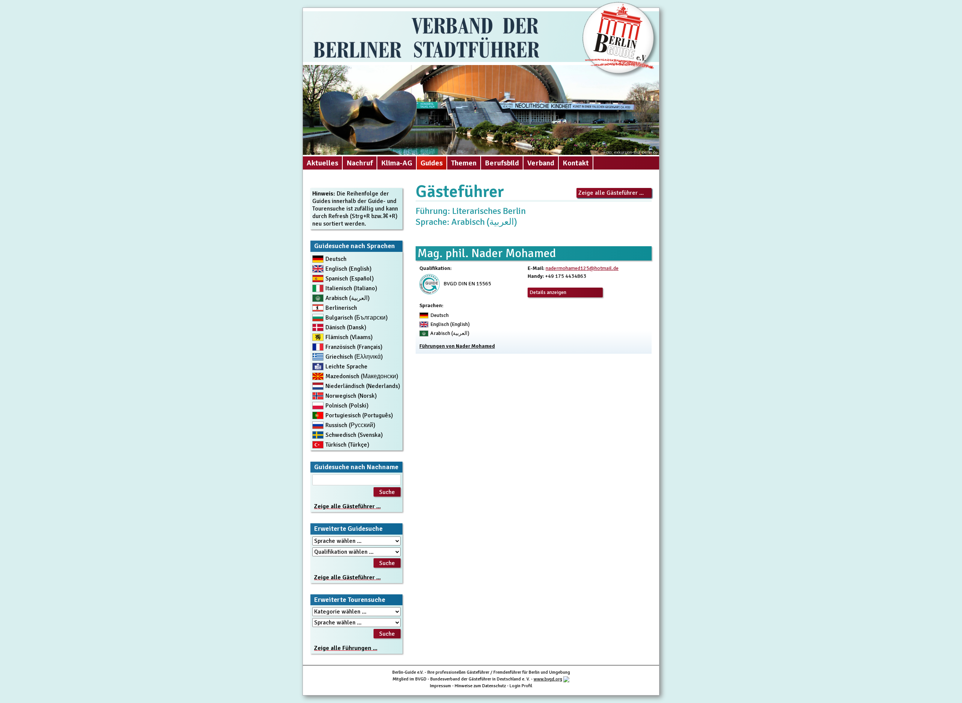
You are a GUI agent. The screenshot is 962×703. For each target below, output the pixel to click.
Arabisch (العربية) (347, 298)
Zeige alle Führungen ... (345, 648)
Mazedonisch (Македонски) (361, 376)
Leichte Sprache (346, 366)
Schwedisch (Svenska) (354, 435)
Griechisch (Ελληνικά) (354, 357)
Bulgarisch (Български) (356, 317)
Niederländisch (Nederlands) (362, 386)
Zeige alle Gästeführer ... (611, 193)
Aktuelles (322, 163)
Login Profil (521, 686)
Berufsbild (502, 163)
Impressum (440, 686)
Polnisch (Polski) (347, 405)
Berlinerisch (341, 308)
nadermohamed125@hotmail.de (582, 268)
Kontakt (576, 163)
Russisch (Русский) (350, 425)
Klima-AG (396, 163)
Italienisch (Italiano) (351, 288)
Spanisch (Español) (349, 278)
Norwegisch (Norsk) (351, 396)
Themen (463, 163)
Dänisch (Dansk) (345, 327)
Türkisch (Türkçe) (347, 444)
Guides (431, 163)
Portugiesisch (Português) (359, 415)
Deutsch (335, 259)
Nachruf (359, 163)
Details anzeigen (547, 292)
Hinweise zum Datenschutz (480, 686)
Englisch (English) (348, 269)
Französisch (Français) (354, 347)
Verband (540, 163)
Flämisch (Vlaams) (349, 337)
